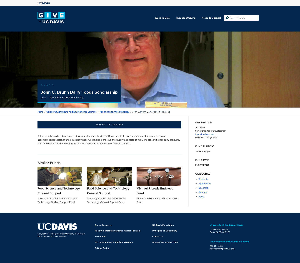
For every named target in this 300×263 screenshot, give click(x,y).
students (203, 179)
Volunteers (100, 236)
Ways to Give (162, 18)
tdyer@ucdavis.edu (204, 134)
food (201, 196)
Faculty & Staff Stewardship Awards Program (117, 230)
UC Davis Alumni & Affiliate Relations (114, 242)
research (203, 188)
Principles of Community (164, 230)
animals (202, 192)
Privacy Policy (102, 248)
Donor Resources (103, 225)
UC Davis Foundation (163, 225)
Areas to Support (211, 18)
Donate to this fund (109, 124)
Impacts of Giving (185, 18)
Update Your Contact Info (165, 242)
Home (40, 111)
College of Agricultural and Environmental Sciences (71, 111)
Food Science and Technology (114, 111)
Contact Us (158, 236)
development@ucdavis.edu (222, 248)
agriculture (204, 183)
